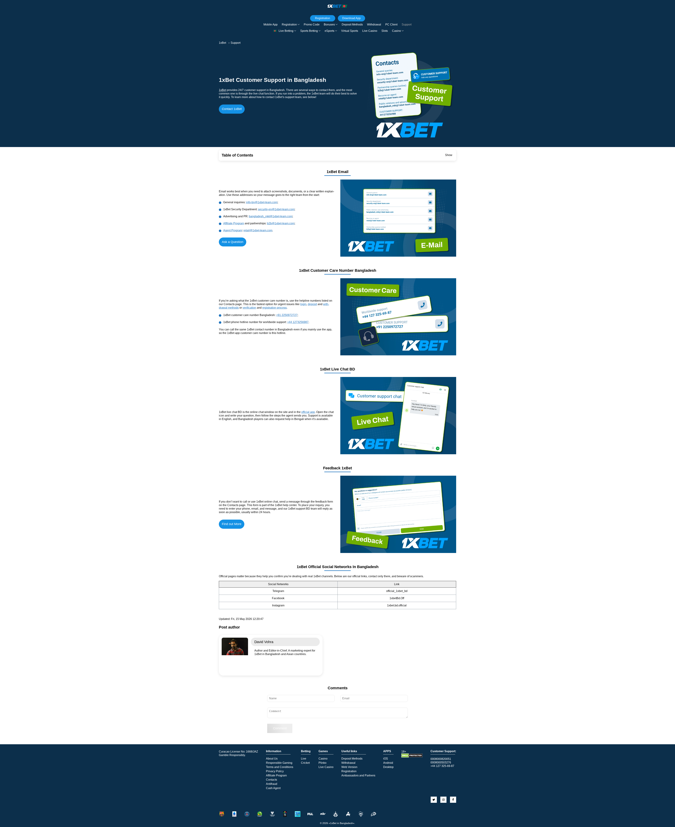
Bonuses (329, 24)
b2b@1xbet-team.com (280, 223)
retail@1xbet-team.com (257, 230)
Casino (396, 30)
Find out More (231, 524)
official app (308, 412)
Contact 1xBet (232, 109)
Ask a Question (232, 242)
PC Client (391, 24)
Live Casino (369, 30)
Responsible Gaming (279, 762)
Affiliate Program (233, 223)
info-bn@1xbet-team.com (261, 202)
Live (303, 758)
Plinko (322, 762)
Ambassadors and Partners (358, 775)
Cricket (305, 762)
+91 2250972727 (286, 315)
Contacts (271, 779)
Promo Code (312, 24)
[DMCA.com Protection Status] (412, 756)
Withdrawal (374, 24)
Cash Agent (273, 788)
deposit (312, 304)
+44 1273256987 (297, 322)
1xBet (222, 90)
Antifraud (271, 784)
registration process (274, 307)
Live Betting (286, 30)
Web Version (349, 767)
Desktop (388, 767)
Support (407, 24)
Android (388, 762)
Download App (351, 18)
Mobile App (270, 24)
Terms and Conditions (279, 767)
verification (249, 307)
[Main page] (337, 6)
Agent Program (232, 230)
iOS (385, 758)
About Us (272, 758)
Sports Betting (309, 30)
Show (448, 155)
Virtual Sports (349, 30)
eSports (329, 30)
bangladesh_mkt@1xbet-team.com (270, 216)
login (303, 304)
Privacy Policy (275, 771)
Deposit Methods (352, 24)
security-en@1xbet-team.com (276, 209)
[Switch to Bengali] (275, 31)
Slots (384, 30)
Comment (280, 728)
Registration (289, 24)
